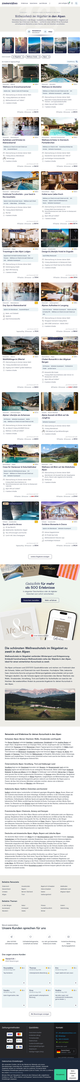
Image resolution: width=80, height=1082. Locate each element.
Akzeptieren (60, 1074)
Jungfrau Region (63, 742)
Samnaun (16, 754)
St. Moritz (66, 752)
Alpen (53, 752)
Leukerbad (22, 749)
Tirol (23, 894)
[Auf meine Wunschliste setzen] (36, 66)
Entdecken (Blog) (34, 1035)
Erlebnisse (24, 3)
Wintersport (22, 752)
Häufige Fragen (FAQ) (36, 1052)
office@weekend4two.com (67, 1033)
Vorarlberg (8, 767)
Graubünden (31, 752)
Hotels (40, 859)
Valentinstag (64, 908)
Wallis (66, 747)
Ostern (62, 905)
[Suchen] (76, 3)
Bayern (24, 889)
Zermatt (7, 749)
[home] (10, 3)
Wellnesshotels (37, 754)
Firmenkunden (34, 1038)
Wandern (29, 783)
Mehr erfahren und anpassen (72, 1074)
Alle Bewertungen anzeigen (40, 1014)
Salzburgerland (46, 894)
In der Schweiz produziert (41, 636)
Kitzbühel (8, 772)
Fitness (43, 905)
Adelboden (64, 886)
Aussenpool (6, 908)
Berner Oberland (13, 742)
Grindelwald (48, 742)
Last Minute (43, 3)
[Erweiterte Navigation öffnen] (50, 3)
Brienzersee (31, 747)
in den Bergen (7, 905)
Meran (58, 792)
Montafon (8, 770)
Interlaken (29, 742)
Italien (43, 892)
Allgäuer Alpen (65, 892)
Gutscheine (33, 3)
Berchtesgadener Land (45, 837)
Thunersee (17, 747)
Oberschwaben (46, 889)
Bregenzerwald (54, 767)
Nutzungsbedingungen (36, 1046)
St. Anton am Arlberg (19, 772)
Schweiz (27, 803)
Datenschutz (33, 1041)
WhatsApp (61, 1036)
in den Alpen (9, 863)
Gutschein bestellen (31, 600)
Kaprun (71, 772)
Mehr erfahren (51, 600)
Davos (60, 752)
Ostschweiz (25, 767)
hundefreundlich (46, 908)
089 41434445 (64, 1039)
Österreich (5, 886)
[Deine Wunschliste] (72, 3)
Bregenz (42, 767)
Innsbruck (70, 770)
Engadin (7, 754)
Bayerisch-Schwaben (48, 886)
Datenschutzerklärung (16, 1072)
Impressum (33, 1049)
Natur (42, 821)
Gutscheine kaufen (35, 1032)
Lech (61, 767)
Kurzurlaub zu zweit (35, 865)
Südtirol (7, 792)
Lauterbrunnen (38, 742)
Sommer (48, 774)
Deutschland (6, 889)
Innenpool (25, 908)
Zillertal (34, 772)
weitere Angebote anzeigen (40, 557)
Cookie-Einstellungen (36, 1043)
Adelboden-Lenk (65, 889)
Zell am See (62, 772)
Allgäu (30, 837)
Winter (32, 777)
